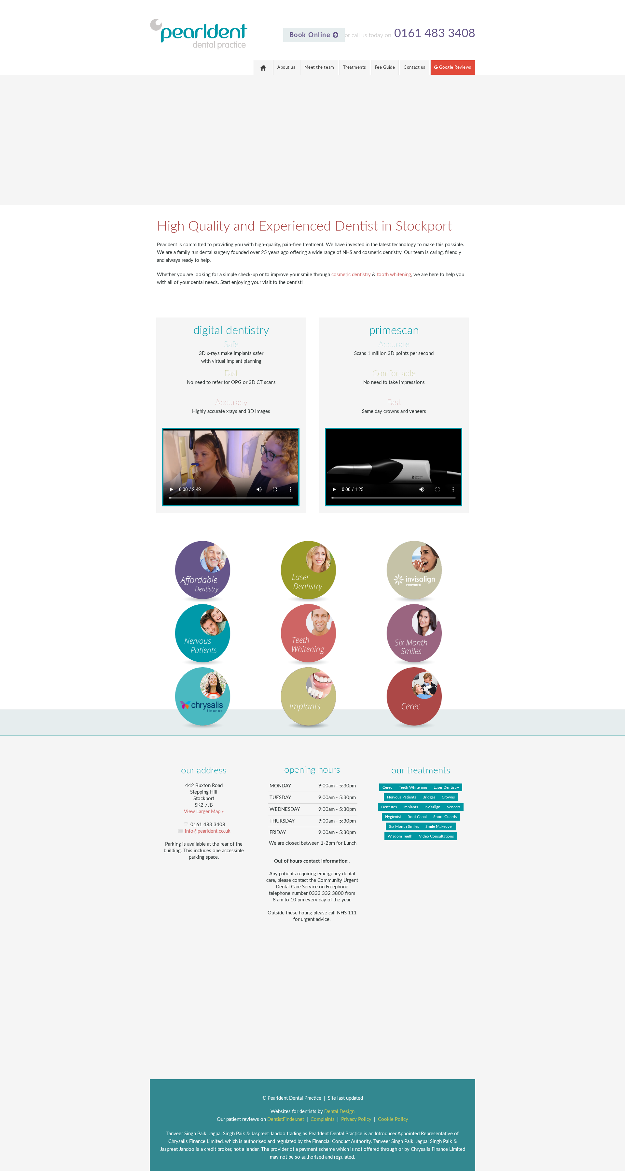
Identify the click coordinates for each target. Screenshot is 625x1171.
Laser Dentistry (446, 787)
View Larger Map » (204, 811)
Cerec (387, 787)
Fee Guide (385, 67)
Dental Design (339, 1111)
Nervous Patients (401, 797)
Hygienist (393, 817)
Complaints (323, 1119)
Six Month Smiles (404, 826)
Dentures (389, 807)
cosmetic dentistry (351, 274)
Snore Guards (445, 817)
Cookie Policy (393, 1119)
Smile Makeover (439, 826)
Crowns (448, 797)
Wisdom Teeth (400, 836)
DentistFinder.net (285, 1119)
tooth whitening (394, 274)
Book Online (311, 35)
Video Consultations (436, 836)
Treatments (354, 67)
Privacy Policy (356, 1119)
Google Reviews (454, 67)
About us (286, 67)
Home (263, 67)
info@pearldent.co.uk (207, 831)
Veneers (453, 807)
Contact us (414, 67)
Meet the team (319, 67)
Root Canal (417, 817)
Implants (410, 807)
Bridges (429, 797)
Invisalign (432, 807)
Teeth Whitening (413, 787)
